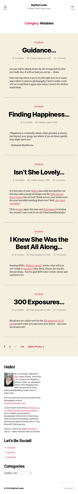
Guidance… (39, 50)
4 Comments (61, 310)
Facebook (11, 447)
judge (20, 209)
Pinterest (11, 452)
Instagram (11, 457)
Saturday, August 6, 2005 (47, 122)
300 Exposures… (39, 302)
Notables (39, 42)
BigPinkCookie (39, 5)
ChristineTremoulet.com (14, 403)
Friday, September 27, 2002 (39, 255)
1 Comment (61, 58)
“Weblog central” (33, 265)
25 (22, 346)
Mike (16, 377)
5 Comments (60, 180)
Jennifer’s (28, 268)
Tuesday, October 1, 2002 (40, 180)
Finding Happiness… (39, 114)
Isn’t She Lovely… (39, 172)
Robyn (35, 191)
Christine (20, 58)
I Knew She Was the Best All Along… (39, 243)
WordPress (32, 429)
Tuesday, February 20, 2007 (40, 58)
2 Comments (61, 255)
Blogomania (50, 209)
